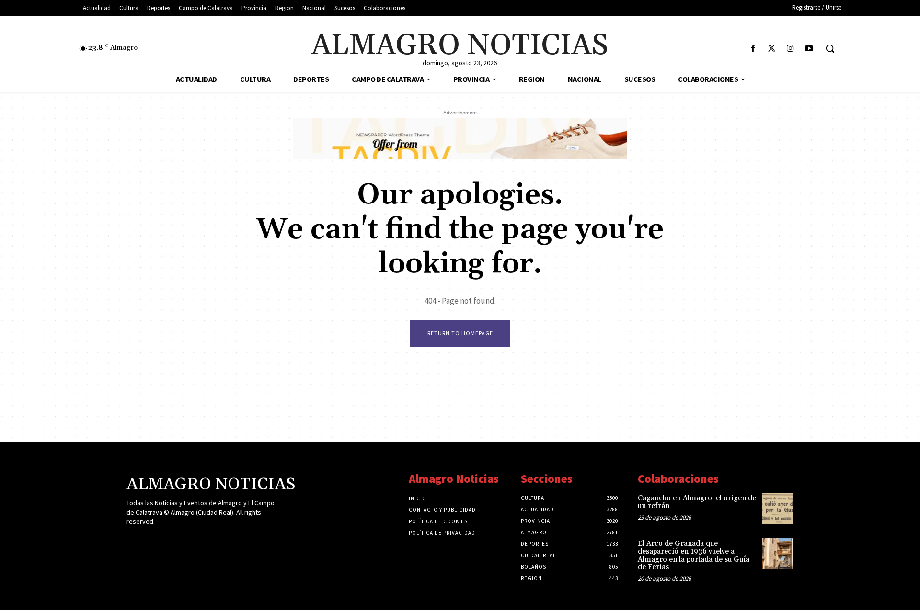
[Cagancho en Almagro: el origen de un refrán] (778, 508)
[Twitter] (772, 49)
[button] (829, 48)
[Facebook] (753, 49)
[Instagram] (790, 49)
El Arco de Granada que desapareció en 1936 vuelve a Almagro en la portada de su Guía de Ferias (693, 555)
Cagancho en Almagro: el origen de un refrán (697, 502)
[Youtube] (809, 49)
